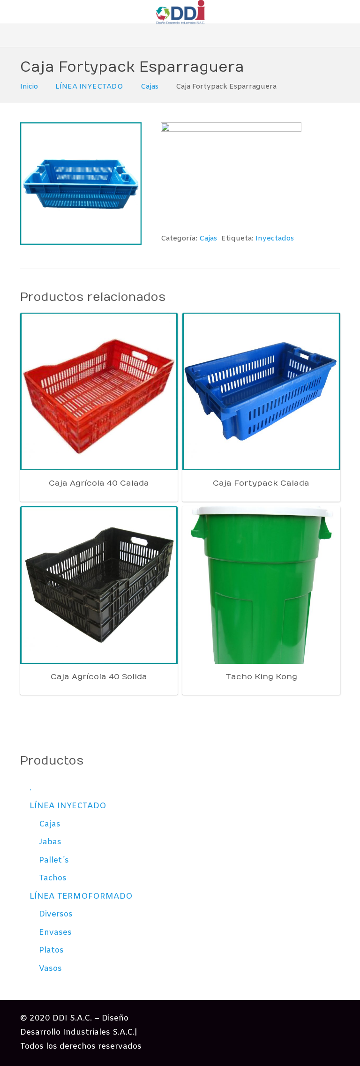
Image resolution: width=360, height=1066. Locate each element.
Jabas (50, 842)
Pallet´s (54, 860)
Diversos (56, 914)
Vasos (50, 968)
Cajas (149, 86)
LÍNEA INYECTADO (89, 86)
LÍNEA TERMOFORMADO (81, 896)
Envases (55, 932)
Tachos (53, 878)
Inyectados (274, 238)
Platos (51, 950)
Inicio (29, 86)
